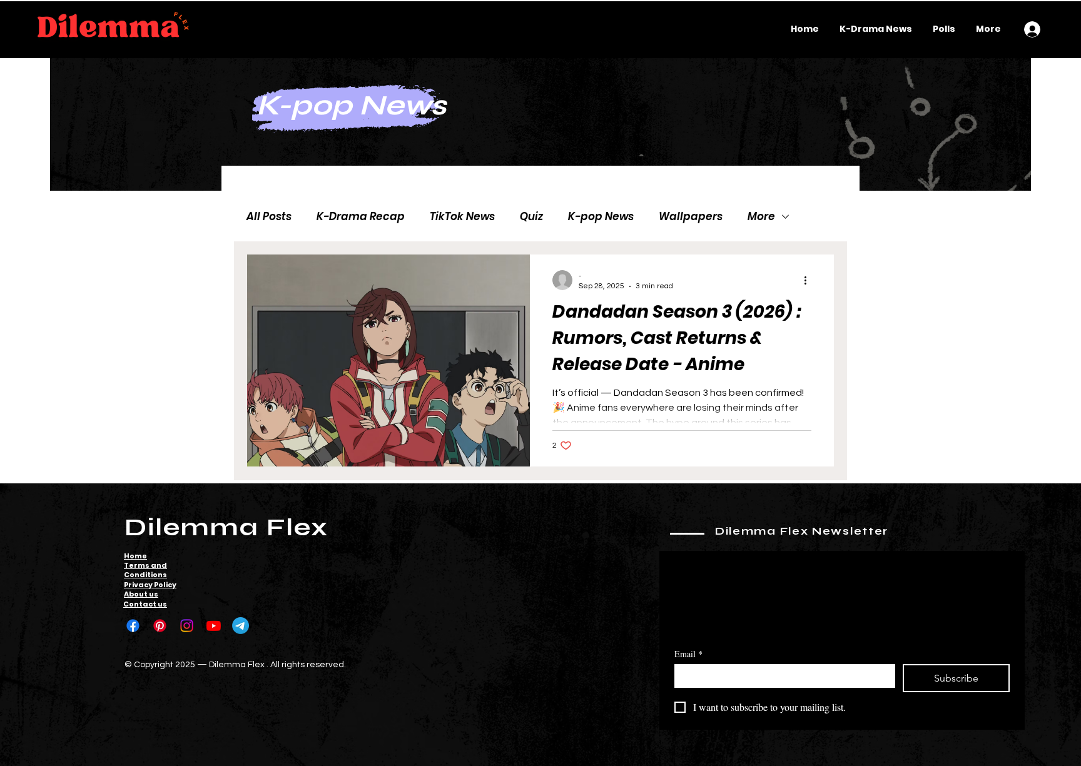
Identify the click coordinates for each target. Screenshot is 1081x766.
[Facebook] (132, 625)
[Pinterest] (159, 625)
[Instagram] (186, 625)
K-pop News (601, 216)
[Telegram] (240, 625)
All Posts (269, 216)
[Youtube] (213, 625)
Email (688, 653)
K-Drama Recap (361, 216)
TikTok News (462, 216)
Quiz (531, 216)
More (761, 216)
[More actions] (809, 280)
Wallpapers (691, 216)
